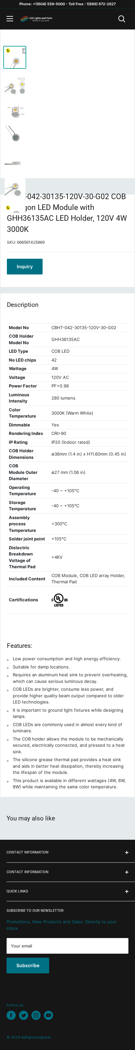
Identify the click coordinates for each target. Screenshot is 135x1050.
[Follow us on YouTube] (48, 1015)
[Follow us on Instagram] (36, 1015)
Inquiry (25, 266)
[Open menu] (10, 18)
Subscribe (27, 965)
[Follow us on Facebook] (11, 1015)
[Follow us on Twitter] (23, 1015)
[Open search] (121, 19)
